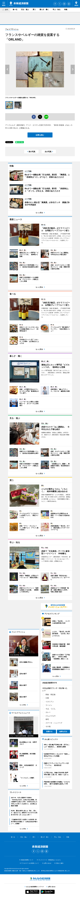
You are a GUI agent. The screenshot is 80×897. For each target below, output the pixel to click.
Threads (69, 4)
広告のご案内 (59, 863)
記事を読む (40, 135)
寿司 (47, 719)
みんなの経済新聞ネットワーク (40, 879)
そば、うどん (51, 709)
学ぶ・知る (57, 9)
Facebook (55, 4)
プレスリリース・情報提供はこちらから (49, 860)
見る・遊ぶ (25, 9)
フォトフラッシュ (12, 29)
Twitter (59, 4)
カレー (48, 712)
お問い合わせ (47, 863)
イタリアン (50, 702)
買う (34, 9)
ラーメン (49, 705)
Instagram (64, 4)
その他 (48, 726)
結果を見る (63, 731)
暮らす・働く (44, 9)
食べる (15, 9)
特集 (65, 9)
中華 (47, 698)
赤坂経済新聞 (18, 4)
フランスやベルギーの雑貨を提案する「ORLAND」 (21, 97)
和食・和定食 (51, 694)
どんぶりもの (51, 716)
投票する (49, 731)
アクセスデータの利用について (30, 863)
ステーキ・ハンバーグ (54, 723)
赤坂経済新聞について (27, 860)
